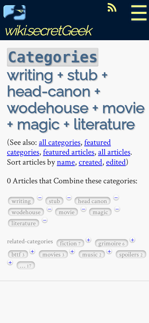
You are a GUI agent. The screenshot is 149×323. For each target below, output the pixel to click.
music (92, 254)
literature (23, 223)
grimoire (111, 243)
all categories (59, 142)
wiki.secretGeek (47, 30)
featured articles (68, 151)
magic (100, 212)
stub (54, 201)
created (90, 161)
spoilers (131, 254)
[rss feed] (111, 7)
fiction (70, 243)
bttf (18, 254)
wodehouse (26, 212)
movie (66, 212)
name (66, 161)
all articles (114, 151)
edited (116, 161)
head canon (92, 201)
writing (21, 201)
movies (53, 254)
